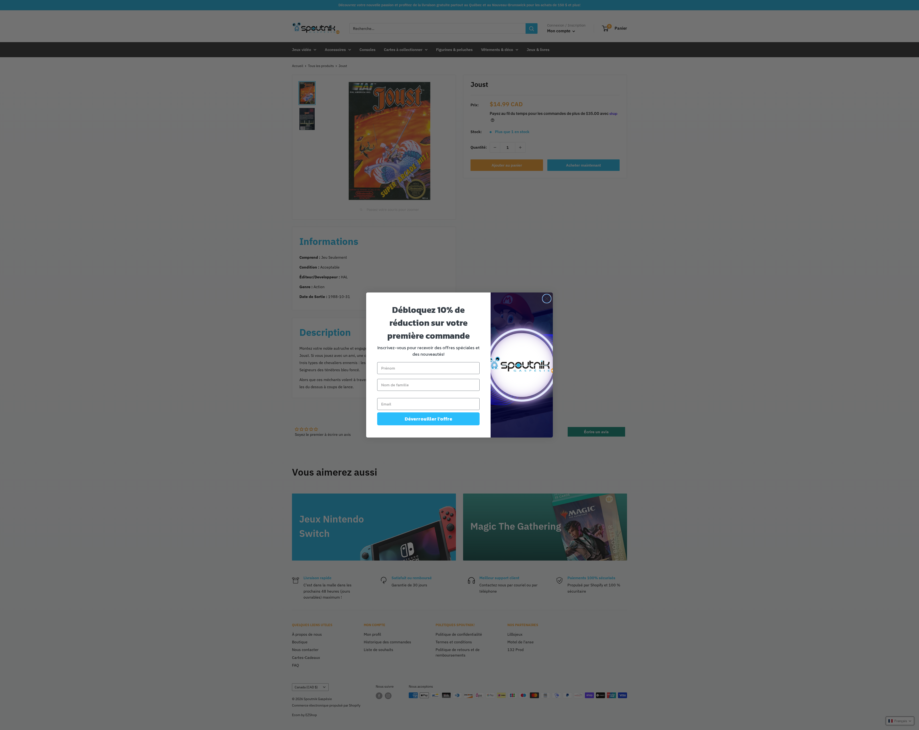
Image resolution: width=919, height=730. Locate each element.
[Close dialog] (547, 298)
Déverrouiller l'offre (428, 418)
